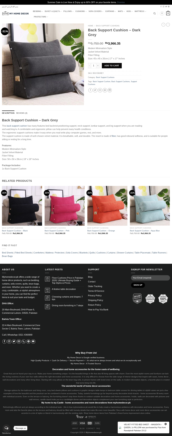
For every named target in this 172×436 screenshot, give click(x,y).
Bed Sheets (7, 253)
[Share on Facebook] (90, 90)
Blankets (83, 253)
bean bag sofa (75, 380)
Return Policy (94, 305)
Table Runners (159, 253)
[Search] (154, 13)
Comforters (38, 253)
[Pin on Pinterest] (105, 90)
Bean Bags (7, 256)
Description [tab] (8, 113)
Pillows (67, 11)
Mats (120, 11)
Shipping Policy (95, 300)
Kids (129, 11)
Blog (90, 277)
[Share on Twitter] (95, 90)
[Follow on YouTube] (33, 341)
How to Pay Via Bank (98, 309)
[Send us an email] (19, 341)
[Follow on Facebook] (161, 7)
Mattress (139, 11)
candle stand (45, 399)
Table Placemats (142, 253)
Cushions (80, 11)
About (75, 428)
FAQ (98, 428)
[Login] (162, 13)
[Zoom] (5, 101)
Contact (91, 281)
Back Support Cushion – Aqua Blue (145, 231)
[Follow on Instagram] (163, 7)
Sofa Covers (95, 11)
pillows (59, 380)
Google (86, 357)
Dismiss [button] (121, 2)
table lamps (100, 390)
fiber (114, 136)
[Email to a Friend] (100, 90)
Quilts (92, 253)
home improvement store (134, 413)
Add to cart (111, 65)
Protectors (40, 17)
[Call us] (24, 341)
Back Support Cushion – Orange (101, 231)
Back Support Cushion (101, 82)
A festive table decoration (64, 289)
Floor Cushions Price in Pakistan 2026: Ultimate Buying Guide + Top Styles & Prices (67, 280)
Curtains (109, 11)
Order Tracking (95, 286)
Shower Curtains (125, 253)
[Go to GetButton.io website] (6, 433)
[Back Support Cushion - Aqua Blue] (150, 206)
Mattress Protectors (55, 253)
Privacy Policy (95, 295)
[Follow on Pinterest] (168, 7)
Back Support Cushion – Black (15, 231)
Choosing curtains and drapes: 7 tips (67, 298)
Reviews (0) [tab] (21, 113)
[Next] (170, 212)
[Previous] (2, 212)
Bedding (37, 11)
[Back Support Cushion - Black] (22, 206)
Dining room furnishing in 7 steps (67, 305)
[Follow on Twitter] (166, 7)
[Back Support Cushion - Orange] (107, 206)
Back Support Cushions (107, 26)
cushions (75, 390)
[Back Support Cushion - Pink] (65, 206)
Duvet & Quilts (52, 11)
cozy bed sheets (54, 390)
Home (90, 26)
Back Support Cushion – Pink (57, 231)
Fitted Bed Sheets (23, 253)
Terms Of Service (96, 291)
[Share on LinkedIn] (110, 90)
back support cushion (17, 126)
